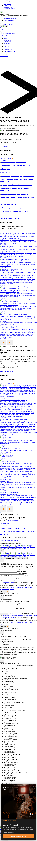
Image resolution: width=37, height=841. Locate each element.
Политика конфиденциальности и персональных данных (17, 531)
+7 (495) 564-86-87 (12, 520)
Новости (6, 46)
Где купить (7, 43)
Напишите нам (4, 523)
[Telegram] (5, 54)
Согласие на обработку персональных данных (14, 528)
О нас (5, 38)
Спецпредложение (9, 8)
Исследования (8, 7)
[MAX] (6, 54)
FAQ (5, 48)
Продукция (7, 4)
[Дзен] (3, 54)
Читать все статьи (5, 232)
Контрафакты (4, 56)
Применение (7, 5)
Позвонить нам (4, 29)
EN (1, 28)
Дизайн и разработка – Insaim (9, 540)
